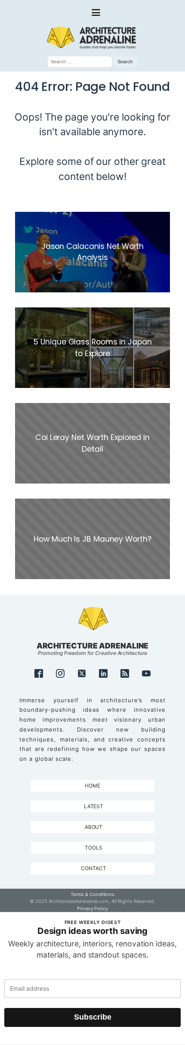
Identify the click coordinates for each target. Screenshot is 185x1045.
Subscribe (92, 1017)
